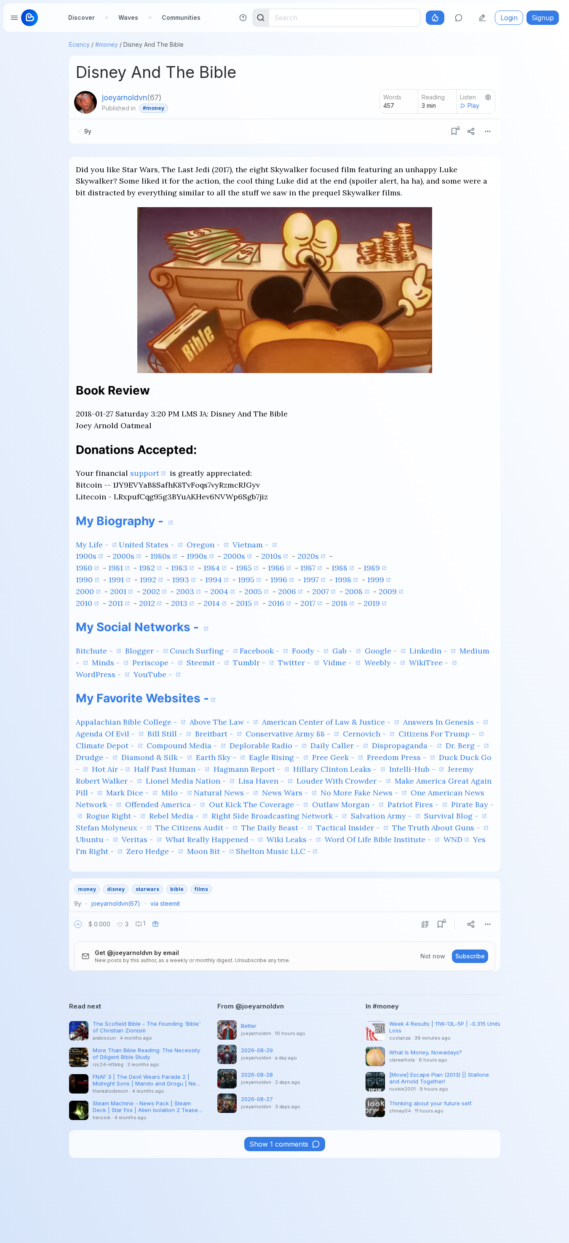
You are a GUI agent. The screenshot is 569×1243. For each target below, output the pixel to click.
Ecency (79, 44)
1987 (307, 568)
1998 (343, 579)
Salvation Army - (382, 816)
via (165, 903)
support (144, 473)
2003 (185, 591)
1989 (371, 568)
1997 (311, 579)
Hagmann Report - (248, 769)
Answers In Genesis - (442, 722)
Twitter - (295, 662)
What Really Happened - (211, 839)
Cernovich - (365, 734)
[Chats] (458, 18)
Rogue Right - (112, 816)
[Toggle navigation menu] (14, 18)
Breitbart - (215, 734)
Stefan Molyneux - (110, 827)
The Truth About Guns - (437, 827)
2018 (339, 603)
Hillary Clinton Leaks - (336, 769)
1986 (276, 568)
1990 (84, 579)
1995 (246, 579)
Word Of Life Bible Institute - (379, 839)
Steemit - (204, 662)
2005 (253, 591)
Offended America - (161, 804)
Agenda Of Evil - (106, 734)
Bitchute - (95, 651)
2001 (118, 591)
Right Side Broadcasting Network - (275, 816)
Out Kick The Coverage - (255, 804)
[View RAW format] (425, 924)
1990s (197, 556)
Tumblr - (250, 662)
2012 (147, 603)
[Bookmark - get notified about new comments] (454, 131)
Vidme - (338, 662)
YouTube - (154, 674)
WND (452, 839)
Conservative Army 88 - (289, 734)
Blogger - (143, 651)
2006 (287, 591)
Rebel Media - (175, 816)
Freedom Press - (397, 757)
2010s (271, 556)
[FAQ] (243, 18)
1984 (211, 568)
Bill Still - (165, 734)
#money (106, 44)
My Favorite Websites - (142, 698)
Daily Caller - (335, 745)
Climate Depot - (106, 745)
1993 (180, 579)
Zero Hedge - (151, 851)
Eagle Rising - (275, 757)
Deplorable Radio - (265, 745)
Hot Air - (107, 769)
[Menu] (487, 131)
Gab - (343, 651)
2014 (211, 603)
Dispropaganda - (403, 745)
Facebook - (260, 651)
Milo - (173, 793)
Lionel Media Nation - (187, 781)
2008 (354, 591)
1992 (148, 579)
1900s (86, 556)
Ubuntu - (93, 839)
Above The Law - (220, 722)
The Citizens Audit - (193, 827)
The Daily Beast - (273, 827)
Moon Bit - (207, 851)
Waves (128, 17)
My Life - (93, 544)
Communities (181, 17)
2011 (115, 603)
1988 (339, 568)
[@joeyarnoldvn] (85, 102)
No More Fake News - (360, 793)
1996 (278, 579)
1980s (160, 556)
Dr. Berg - (464, 745)
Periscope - (154, 662)
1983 (179, 568)
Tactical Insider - (349, 827)
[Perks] (435, 18)
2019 (371, 603)
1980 (84, 568)
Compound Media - (183, 745)
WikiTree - (429, 662)
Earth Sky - (217, 757)
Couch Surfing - (200, 651)
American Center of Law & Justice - (327, 722)
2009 (388, 591)
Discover (81, 17)
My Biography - (121, 521)
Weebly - (381, 662)
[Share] (471, 131)
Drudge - (93, 757)
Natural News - (222, 793)
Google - (382, 651)
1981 (115, 568)
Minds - (107, 662)
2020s (308, 556)
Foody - (307, 651)
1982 (147, 568)
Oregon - (204, 544)
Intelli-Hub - (413, 769)
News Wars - (286, 793)
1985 (244, 568)
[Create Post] (482, 18)
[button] (78, 924)
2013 (179, 603)
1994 (213, 579)
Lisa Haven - (262, 781)
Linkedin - (429, 651)
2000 (85, 591)
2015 (244, 603)
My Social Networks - (139, 627)
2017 (307, 603)
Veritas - (138, 839)
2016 (276, 603)
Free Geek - (334, 757)
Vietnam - (251, 544)
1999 (375, 579)
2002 (151, 591)
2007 (320, 591)
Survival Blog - (452, 816)
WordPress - (99, 674)
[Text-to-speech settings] (488, 97)
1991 (116, 579)
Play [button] (473, 105)
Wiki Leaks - (290, 839)
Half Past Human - (168, 769)
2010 (84, 603)
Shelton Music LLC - (273, 851)
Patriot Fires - (414, 804)
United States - (147, 544)
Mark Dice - (128, 793)
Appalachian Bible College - (127, 722)
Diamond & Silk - (153, 757)
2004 (219, 591)
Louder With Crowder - (340, 781)
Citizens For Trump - (437, 734)
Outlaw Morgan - (344, 804)
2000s (123, 556)
